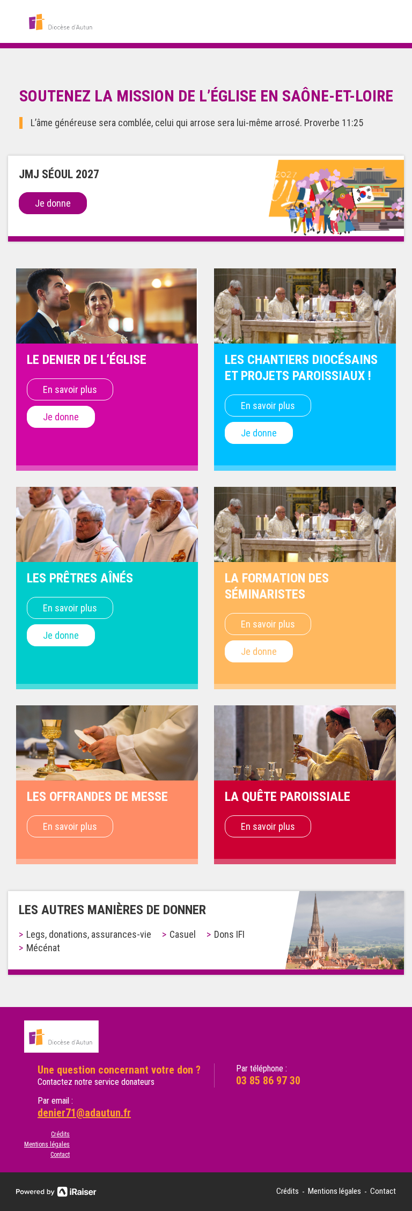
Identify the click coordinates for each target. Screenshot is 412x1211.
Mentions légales (47, 1144)
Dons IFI (229, 934)
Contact (60, 1154)
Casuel (183, 934)
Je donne (53, 203)
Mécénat (43, 947)
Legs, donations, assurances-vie (88, 934)
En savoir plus (70, 389)
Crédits (60, 1134)
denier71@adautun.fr (84, 1112)
